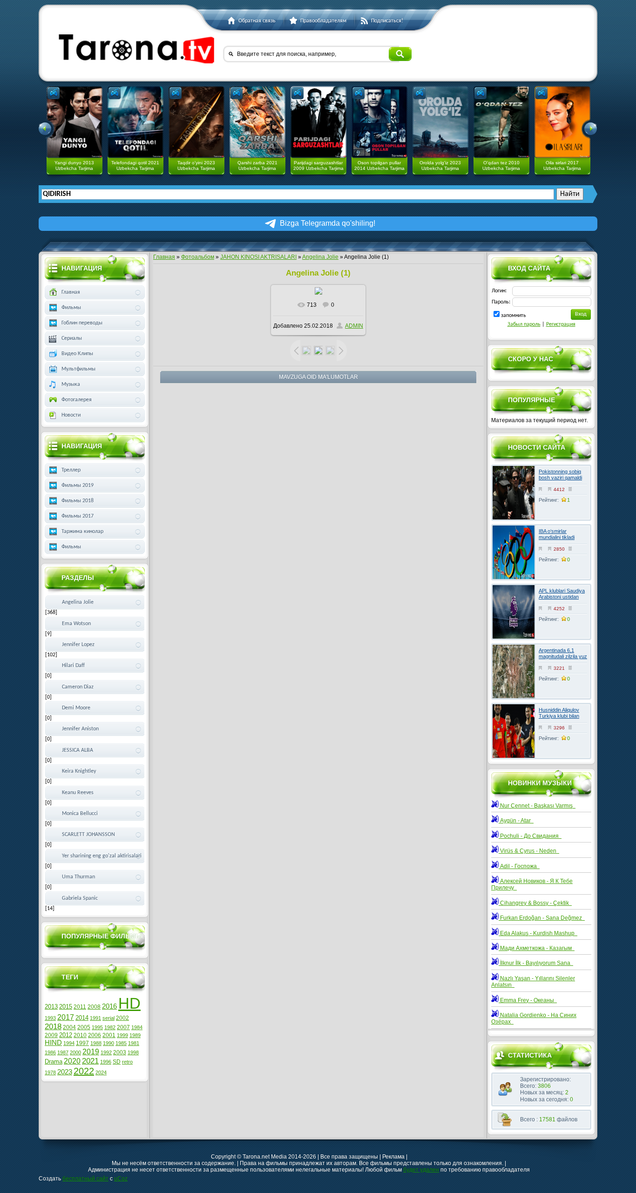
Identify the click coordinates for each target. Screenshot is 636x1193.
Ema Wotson (76, 624)
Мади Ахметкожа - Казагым (537, 948)
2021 (90, 1060)
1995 (97, 1027)
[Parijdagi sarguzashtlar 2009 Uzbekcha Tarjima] (318, 122)
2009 (51, 1035)
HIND (53, 1042)
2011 (80, 1007)
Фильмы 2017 (77, 516)
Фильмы (71, 307)
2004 (69, 1027)
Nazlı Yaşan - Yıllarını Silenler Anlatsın (533, 981)
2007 (123, 1027)
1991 (95, 1018)
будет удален (421, 1169)
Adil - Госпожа (519, 866)
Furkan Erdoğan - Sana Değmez (542, 918)
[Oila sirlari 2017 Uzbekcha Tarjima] (562, 122)
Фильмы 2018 (77, 501)
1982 (109, 1027)
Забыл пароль (524, 324)
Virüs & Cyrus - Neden (529, 851)
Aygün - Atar (516, 820)
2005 (83, 1027)
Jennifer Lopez (78, 644)
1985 (121, 1043)
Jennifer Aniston (80, 729)
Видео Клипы (77, 354)
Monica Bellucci (80, 813)
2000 (75, 1052)
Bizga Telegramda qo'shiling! (327, 223)
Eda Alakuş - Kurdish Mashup (538, 933)
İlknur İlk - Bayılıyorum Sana (536, 963)
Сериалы (71, 338)
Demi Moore (76, 708)
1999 (122, 1035)
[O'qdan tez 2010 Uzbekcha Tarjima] (501, 122)
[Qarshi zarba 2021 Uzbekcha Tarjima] (257, 122)
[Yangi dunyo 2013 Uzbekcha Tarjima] (74, 122)
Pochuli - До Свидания (530, 836)
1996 (105, 1062)
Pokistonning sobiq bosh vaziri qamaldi (560, 474)
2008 (94, 1007)
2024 (101, 1072)
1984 (136, 1027)
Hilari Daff (73, 665)
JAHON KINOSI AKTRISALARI (258, 257)
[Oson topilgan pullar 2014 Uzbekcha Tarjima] (379, 122)
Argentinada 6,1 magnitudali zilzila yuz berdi (563, 656)
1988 (95, 1043)
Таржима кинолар (82, 531)
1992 (106, 1052)
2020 (72, 1061)
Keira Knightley (79, 771)
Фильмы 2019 (77, 485)
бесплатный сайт (85, 1178)
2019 (90, 1052)
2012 (65, 1034)
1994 (68, 1043)
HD (129, 1003)
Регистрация (560, 324)
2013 (51, 1006)
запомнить (513, 315)
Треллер (71, 470)
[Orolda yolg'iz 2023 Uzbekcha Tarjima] (440, 122)
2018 (53, 1026)
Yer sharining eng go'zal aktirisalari (102, 856)
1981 (133, 1043)
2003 (119, 1052)
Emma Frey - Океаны (528, 1000)
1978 (50, 1072)
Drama (53, 1061)
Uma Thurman (78, 877)
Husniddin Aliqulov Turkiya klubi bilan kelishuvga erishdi (559, 716)
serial (108, 1018)
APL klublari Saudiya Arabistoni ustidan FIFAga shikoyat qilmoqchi (562, 600)
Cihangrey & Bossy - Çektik (535, 903)
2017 (65, 1017)
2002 (122, 1018)
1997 (82, 1043)
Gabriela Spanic (80, 898)
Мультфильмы (78, 369)
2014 (81, 1017)
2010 (80, 1035)
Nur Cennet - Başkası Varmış (537, 805)
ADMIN (354, 326)
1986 (50, 1052)
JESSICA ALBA (77, 750)
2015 (65, 1006)
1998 (133, 1052)
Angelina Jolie (320, 257)
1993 (50, 1018)
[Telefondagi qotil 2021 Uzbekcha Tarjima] (135, 122)
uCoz (121, 1178)
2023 (64, 1072)
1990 (108, 1043)
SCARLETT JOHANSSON (88, 834)
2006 (94, 1035)
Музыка (70, 384)
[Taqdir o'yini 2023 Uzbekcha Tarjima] (196, 122)
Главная (164, 257)
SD (117, 1061)
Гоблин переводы (81, 323)
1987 (62, 1052)
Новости (71, 415)
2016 (109, 1006)
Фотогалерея (76, 400)
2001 (108, 1035)
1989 (135, 1035)
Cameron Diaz (78, 687)
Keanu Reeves (78, 792)
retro (127, 1062)
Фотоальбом (197, 257)
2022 (84, 1071)
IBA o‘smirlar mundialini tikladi (557, 534)
